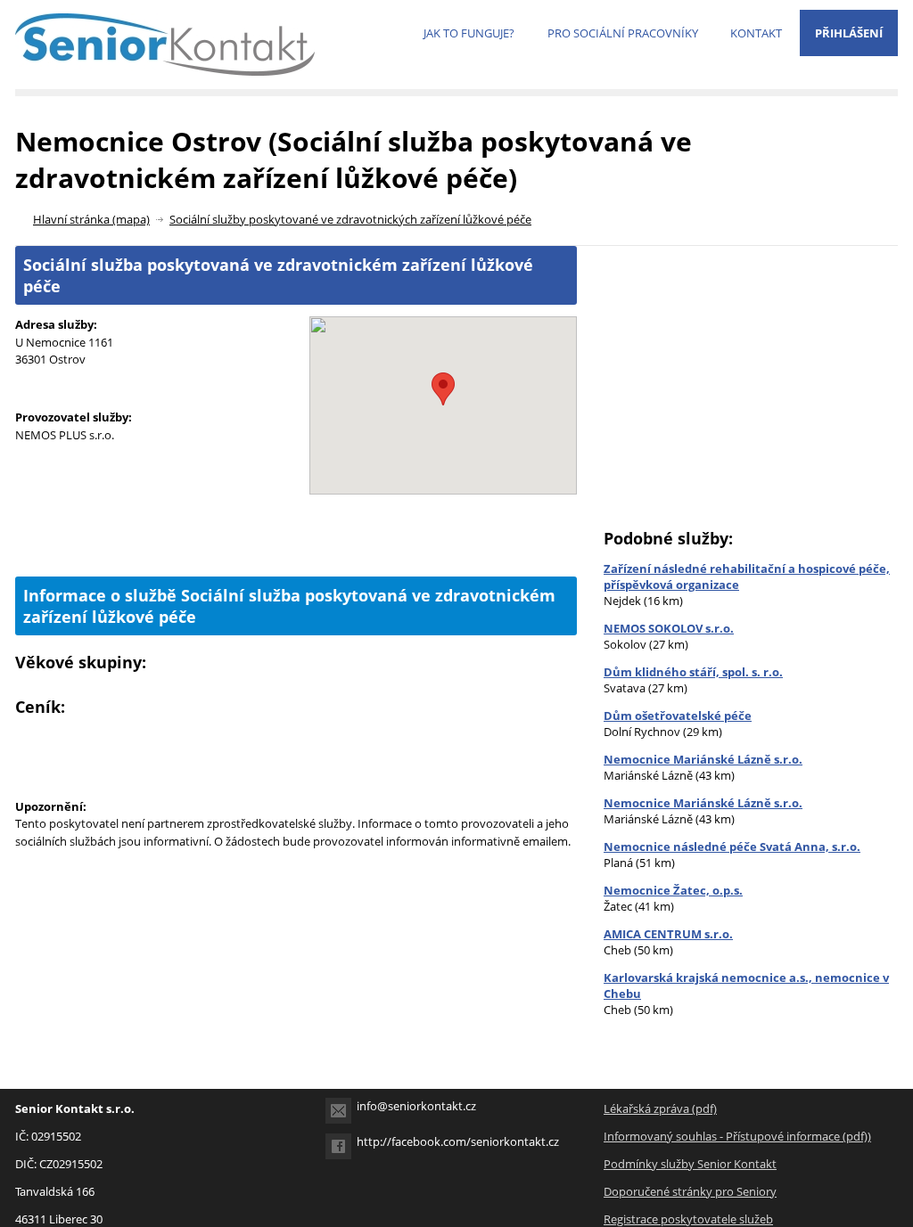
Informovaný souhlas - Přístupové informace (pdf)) (737, 1136)
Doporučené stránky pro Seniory (690, 1191)
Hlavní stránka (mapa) (91, 219)
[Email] (338, 1111)
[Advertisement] (296, 546)
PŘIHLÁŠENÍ (849, 33)
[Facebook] (338, 1146)
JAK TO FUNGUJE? (469, 33)
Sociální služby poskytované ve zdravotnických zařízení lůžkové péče (350, 219)
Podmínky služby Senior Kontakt (690, 1164)
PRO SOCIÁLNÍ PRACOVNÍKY (622, 33)
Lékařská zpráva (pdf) (660, 1108)
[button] (443, 389)
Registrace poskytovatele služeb (688, 1219)
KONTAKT (756, 33)
